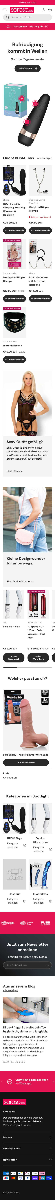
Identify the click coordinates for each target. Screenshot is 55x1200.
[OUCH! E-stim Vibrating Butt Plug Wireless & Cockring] (14, 180)
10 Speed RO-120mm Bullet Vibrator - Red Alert (36, 632)
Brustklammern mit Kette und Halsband (38, 281)
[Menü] (5, 9)
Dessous (14, 894)
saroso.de (14, 1192)
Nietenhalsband (12, 345)
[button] (50, 9)
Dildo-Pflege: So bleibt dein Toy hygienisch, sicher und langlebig (25, 1029)
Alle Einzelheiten (26, 762)
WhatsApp (25, 1083)
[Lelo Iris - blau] (13, 604)
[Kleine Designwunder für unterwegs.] (27, 519)
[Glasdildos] (40, 874)
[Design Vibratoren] (40, 819)
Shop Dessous (14, 471)
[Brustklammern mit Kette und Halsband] (40, 254)
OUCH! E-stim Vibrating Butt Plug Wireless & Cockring (14, 209)
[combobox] (27, 17)
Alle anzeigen (44, 158)
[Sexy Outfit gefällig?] (27, 403)
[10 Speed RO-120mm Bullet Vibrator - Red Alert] (38, 604)
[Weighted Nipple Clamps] (40, 180)
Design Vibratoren (40, 840)
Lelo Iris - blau (11, 626)
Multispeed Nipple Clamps (14, 279)
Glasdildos (40, 894)
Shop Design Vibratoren (20, 581)
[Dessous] (14, 874)
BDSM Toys (14, 838)
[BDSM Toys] (14, 819)
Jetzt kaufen (25, 68)
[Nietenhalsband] (14, 322)
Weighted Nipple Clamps (39, 208)
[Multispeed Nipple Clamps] (14, 254)
